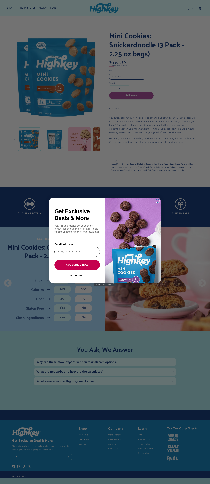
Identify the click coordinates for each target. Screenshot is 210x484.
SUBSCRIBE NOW (77, 265)
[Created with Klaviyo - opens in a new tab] (105, 284)
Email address (64, 244)
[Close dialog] (157, 201)
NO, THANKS (77, 276)
